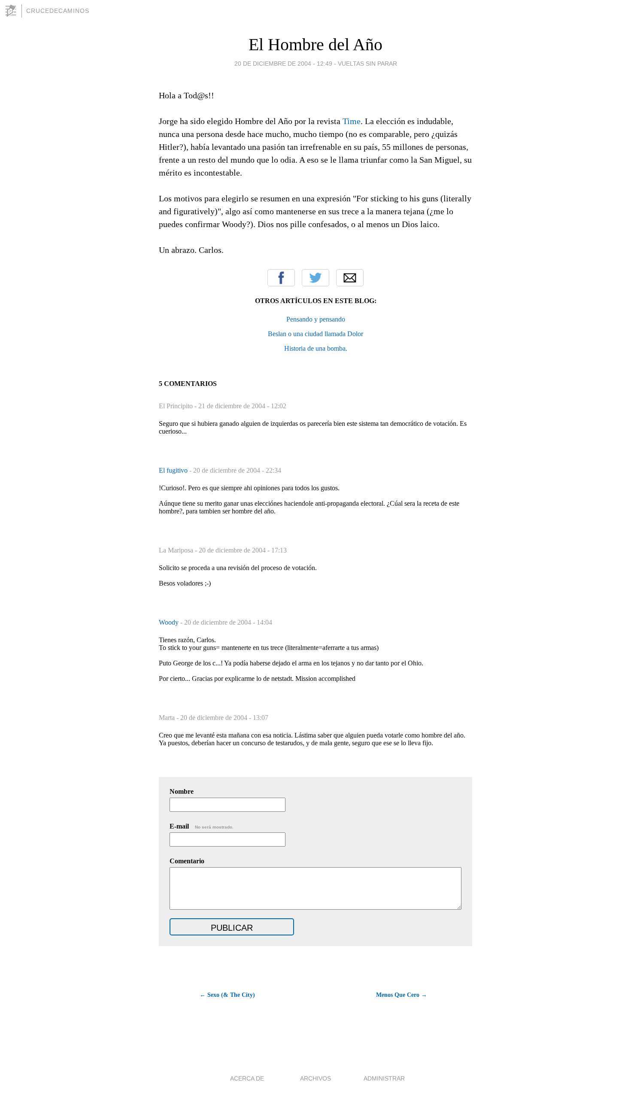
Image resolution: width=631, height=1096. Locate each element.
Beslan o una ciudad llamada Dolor (315, 333)
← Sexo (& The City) (227, 995)
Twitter (315, 277)
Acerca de (247, 1078)
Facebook (281, 277)
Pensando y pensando (315, 319)
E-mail (202, 826)
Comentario (187, 861)
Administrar (384, 1078)
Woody (169, 622)
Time (352, 121)
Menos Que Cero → (401, 995)
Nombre (182, 791)
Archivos (315, 1078)
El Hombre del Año (315, 44)
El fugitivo (174, 470)
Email (350, 277)
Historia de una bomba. (315, 348)
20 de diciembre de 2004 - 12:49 (283, 63)
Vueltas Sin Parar (367, 63)
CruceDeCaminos (57, 10)
